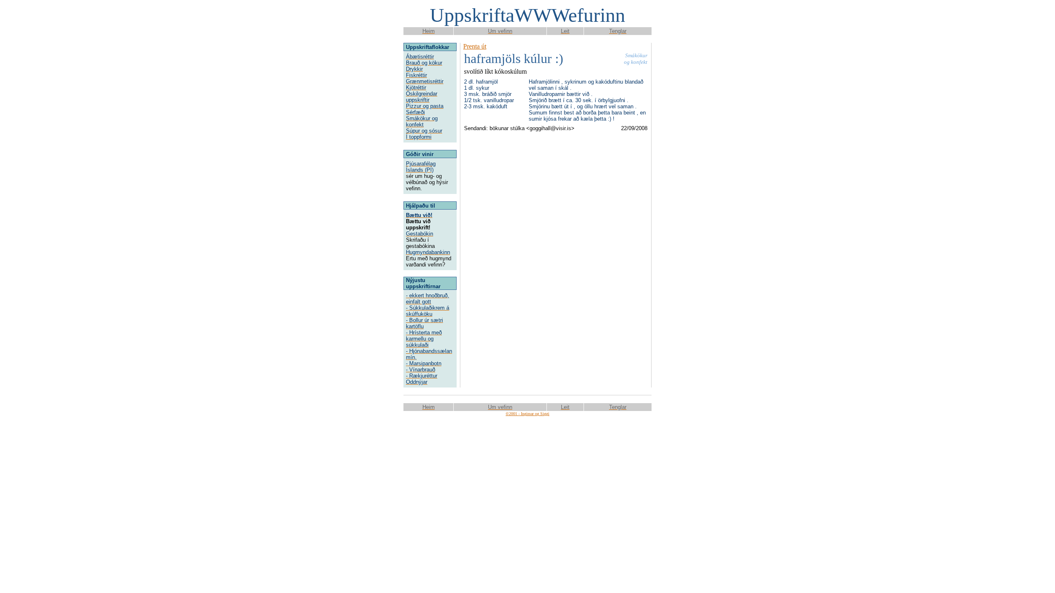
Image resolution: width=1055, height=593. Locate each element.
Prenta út (474, 46)
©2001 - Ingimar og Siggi (527, 413)
